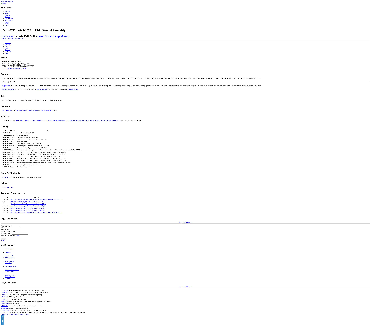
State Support (9, 278)
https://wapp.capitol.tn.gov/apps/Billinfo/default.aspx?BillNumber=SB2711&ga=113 (36, 199)
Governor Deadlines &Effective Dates (12, 270)
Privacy (16, 314)
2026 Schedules (9, 249)
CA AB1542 (5, 308)
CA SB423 (4, 306)
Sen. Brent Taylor (8, 110)
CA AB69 (4, 297)
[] (18, 235)
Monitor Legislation (8, 89)
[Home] (3, 3)
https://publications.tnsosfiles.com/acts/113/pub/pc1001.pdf (28, 204)
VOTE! (7, 24)
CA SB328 (4, 290)
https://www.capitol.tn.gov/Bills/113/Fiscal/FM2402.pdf (28, 210)
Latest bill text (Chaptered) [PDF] (16, 68)
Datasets (7, 17)
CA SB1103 (4, 295)
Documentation (9, 261)
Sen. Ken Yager (33, 110)
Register (7, 11)
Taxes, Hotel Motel (8, 187)
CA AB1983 (5, 310)
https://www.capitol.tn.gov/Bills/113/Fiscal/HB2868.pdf (28, 208)
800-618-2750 (24, 314)
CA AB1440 (5, 303)
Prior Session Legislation (53, 36)
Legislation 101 (9, 275)
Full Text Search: (6, 233)
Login (6, 25)
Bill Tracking (9, 20)
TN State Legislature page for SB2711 (12, 38)
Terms (11, 314)
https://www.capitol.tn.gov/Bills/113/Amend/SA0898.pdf (28, 206)
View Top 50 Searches (185, 222)
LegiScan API (9, 18)
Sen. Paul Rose (21, 110)
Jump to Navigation (7, 1)
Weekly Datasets (10, 257)
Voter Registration (10, 266)
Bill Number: (5, 229)
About (7, 13)
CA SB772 (4, 292)
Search (7, 22)
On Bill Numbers (10, 277)
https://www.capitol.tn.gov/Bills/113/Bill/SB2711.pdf (27, 202)
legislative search (72, 89)
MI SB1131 (4, 301)
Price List (7, 252)
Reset (2, 241)
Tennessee (7, 36)
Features (7, 15)
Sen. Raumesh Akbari (47, 110)
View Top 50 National (185, 287)
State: (3, 226)
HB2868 (5, 177)
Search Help (8, 263)
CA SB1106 (4, 299)
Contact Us (4, 314)
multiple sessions (41, 89)
